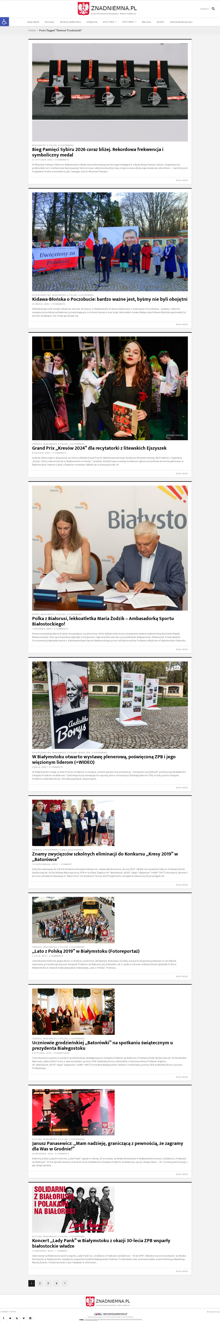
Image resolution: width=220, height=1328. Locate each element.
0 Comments (62, 160)
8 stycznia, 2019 (41, 1053)
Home (32, 30)
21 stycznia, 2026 (42, 160)
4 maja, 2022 (39, 767)
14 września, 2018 (42, 1251)
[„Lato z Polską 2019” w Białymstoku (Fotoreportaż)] (110, 920)
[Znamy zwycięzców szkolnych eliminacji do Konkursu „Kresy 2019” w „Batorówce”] (110, 823)
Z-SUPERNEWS (66, 145)
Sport (35, 614)
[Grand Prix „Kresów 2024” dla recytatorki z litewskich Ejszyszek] (110, 388)
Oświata (37, 444)
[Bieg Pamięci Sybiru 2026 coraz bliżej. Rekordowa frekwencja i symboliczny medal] (110, 92)
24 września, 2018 (42, 1154)
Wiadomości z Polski (44, 145)
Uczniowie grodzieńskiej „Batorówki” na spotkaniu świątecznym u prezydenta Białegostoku (102, 1045)
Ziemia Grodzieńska (71, 850)
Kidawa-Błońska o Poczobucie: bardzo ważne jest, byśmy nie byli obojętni (110, 299)
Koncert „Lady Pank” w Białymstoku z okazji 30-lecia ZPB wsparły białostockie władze (101, 1243)
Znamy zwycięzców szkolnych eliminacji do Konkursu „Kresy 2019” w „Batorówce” (105, 857)
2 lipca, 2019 (39, 956)
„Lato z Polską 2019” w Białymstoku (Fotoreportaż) (86, 951)
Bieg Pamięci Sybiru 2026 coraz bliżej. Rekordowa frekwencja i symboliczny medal (97, 152)
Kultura (37, 1139)
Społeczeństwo (41, 295)
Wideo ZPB (84, 753)
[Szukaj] (212, 9)
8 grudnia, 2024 (41, 453)
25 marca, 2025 (40, 304)
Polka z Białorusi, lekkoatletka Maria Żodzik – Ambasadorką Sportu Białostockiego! (103, 621)
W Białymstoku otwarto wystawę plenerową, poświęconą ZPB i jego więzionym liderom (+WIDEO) (104, 759)
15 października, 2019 (44, 864)
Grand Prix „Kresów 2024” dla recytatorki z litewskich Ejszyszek (99, 448)
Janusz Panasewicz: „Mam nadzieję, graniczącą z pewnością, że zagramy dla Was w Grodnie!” (107, 1146)
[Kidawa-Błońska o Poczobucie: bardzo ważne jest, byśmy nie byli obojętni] (110, 241)
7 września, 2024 (41, 629)
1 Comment (65, 864)
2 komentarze (61, 1053)
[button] (4, 21)
